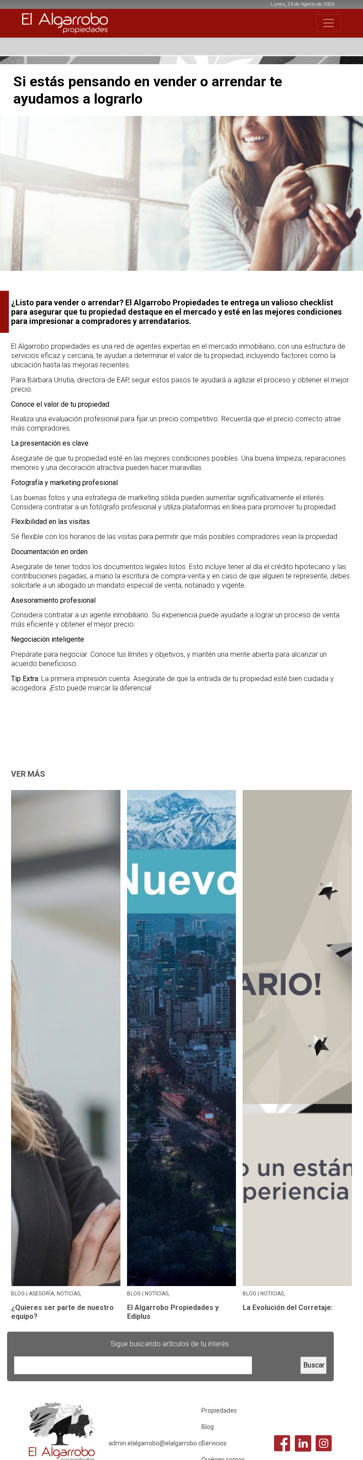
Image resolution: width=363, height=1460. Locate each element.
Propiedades (219, 1410)
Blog (207, 1426)
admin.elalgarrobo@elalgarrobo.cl (155, 1443)
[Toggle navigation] (328, 23)
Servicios (214, 1443)
